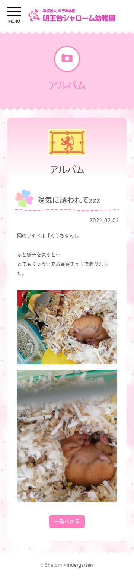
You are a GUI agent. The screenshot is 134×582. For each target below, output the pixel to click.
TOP (114, 567)
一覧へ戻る (67, 521)
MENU (14, 20)
